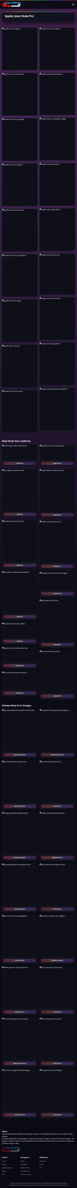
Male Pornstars (25, 1168)
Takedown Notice (7, 1168)
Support (4, 1171)
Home (22, 1161)
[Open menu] (73, 4)
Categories (24, 1164)
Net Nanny (42, 1161)
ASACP (41, 1164)
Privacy (4, 1164)
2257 (3, 1174)
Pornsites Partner (26, 1174)
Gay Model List (25, 1171)
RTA (40, 1168)
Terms (4, 1161)
